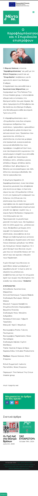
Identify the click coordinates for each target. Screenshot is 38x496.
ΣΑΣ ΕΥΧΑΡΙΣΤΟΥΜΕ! (28, 437)
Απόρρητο (4, 494)
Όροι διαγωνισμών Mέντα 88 (13, 466)
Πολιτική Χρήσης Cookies (26, 464)
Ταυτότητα (26, 466)
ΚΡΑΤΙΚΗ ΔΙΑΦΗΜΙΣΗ (14, 468)
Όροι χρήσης (21, 462)
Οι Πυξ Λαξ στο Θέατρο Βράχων (10, 439)
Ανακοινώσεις (25, 468)
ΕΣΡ (31, 466)
